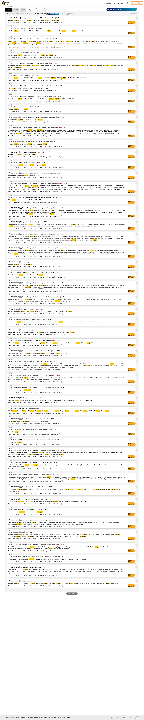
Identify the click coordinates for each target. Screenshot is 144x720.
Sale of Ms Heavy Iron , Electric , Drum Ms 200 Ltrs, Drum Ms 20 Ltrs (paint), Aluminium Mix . (40, 311)
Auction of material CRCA (20, 264)
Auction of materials (17, 109)
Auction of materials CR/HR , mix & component (27, 144)
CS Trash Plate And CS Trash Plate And (25, 512)
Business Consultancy (27, 38)
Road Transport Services (29, 429)
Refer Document (16, 22)
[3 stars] (22, 14)
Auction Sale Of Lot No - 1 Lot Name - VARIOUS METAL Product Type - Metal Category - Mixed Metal (41, 332)
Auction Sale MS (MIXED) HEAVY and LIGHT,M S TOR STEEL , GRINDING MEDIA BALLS (41, 98)
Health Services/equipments (29, 86)
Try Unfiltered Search (53, 13)
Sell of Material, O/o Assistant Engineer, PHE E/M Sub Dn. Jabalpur (29, 200)
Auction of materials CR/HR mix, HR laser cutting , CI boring (33, 20)
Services (108, 3)
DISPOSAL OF (14, 442)
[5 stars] (25, 14)
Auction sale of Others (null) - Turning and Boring (23, 175)
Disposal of (13, 432)
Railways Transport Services (30, 127)
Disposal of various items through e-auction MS (25, 275)
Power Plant (25, 319)
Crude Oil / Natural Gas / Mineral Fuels (32, 556)
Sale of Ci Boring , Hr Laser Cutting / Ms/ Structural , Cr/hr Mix (32, 55)
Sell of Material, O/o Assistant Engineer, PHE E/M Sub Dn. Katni (28, 88)
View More (72, 593)
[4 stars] (23, 14)
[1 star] (18, 14)
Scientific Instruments (28, 361)
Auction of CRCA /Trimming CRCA (22, 154)
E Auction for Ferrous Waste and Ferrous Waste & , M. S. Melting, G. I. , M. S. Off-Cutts (39, 353)
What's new (119, 3)
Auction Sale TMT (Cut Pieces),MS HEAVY (25, 119)
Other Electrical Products (29, 272)
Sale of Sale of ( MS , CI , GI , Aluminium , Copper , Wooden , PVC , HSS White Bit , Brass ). (59, 411)
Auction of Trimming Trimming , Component (26, 165)
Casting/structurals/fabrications (29, 18)
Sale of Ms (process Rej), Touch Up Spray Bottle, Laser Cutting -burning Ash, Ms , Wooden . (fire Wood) (45, 30)
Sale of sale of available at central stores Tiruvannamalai (28, 421)
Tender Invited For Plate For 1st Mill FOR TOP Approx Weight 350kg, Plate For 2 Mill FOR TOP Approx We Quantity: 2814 (47, 501)
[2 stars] (20, 14)
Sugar (23, 509)
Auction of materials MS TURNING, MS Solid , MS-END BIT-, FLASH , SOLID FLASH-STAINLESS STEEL (47, 78)
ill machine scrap (38, 13)
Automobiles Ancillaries (28, 141)
